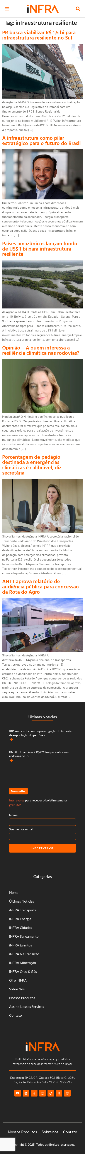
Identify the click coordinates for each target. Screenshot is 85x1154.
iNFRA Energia (20, 919)
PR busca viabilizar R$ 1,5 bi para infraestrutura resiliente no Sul (39, 34)
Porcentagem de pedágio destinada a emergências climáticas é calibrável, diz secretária (31, 465)
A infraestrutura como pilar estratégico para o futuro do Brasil (41, 140)
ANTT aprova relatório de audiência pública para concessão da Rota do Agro (40, 586)
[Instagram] (42, 1093)
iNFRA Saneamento (24, 936)
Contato (15, 1015)
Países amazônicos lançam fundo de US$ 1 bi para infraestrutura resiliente (39, 248)
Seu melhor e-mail (21, 829)
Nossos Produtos (22, 998)
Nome (13, 815)
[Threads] (67, 1093)
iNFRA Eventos (20, 945)
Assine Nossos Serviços (26, 1006)
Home (13, 892)
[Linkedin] (26, 1093)
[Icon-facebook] (34, 1093)
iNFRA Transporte (22, 910)
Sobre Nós (17, 989)
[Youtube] (17, 1093)
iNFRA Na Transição (24, 954)
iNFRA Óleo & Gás (23, 971)
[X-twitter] (59, 1093)
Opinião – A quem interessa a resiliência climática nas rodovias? (40, 350)
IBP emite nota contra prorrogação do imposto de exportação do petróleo (40, 733)
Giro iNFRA (18, 980)
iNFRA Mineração (22, 962)
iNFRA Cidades (20, 927)
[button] (7, 9)
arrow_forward (11, 739)
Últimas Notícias (21, 901)
